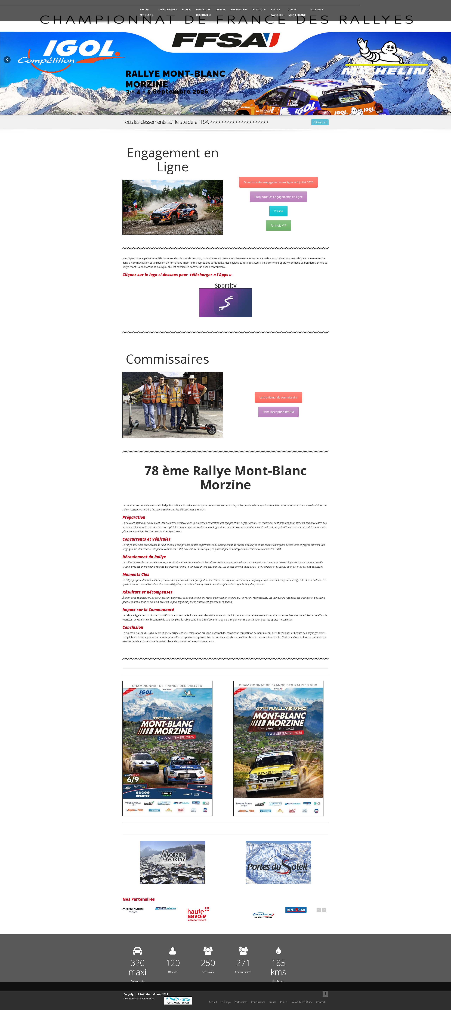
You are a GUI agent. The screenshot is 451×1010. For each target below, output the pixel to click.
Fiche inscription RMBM (278, 412)
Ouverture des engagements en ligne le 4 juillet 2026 (278, 182)
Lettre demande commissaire (278, 397)
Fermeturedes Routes (203, 12)
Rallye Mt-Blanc (146, 12)
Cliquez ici (320, 122)
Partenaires (239, 9)
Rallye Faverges (277, 12)
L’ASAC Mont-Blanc (297, 12)
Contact (317, 9)
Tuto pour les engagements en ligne (278, 197)
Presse (221, 9)
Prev (319, 910)
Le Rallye (225, 1002)
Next (324, 910)
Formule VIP (278, 225)
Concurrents (167, 9)
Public (186, 9)
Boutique (259, 9)
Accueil (213, 1002)
